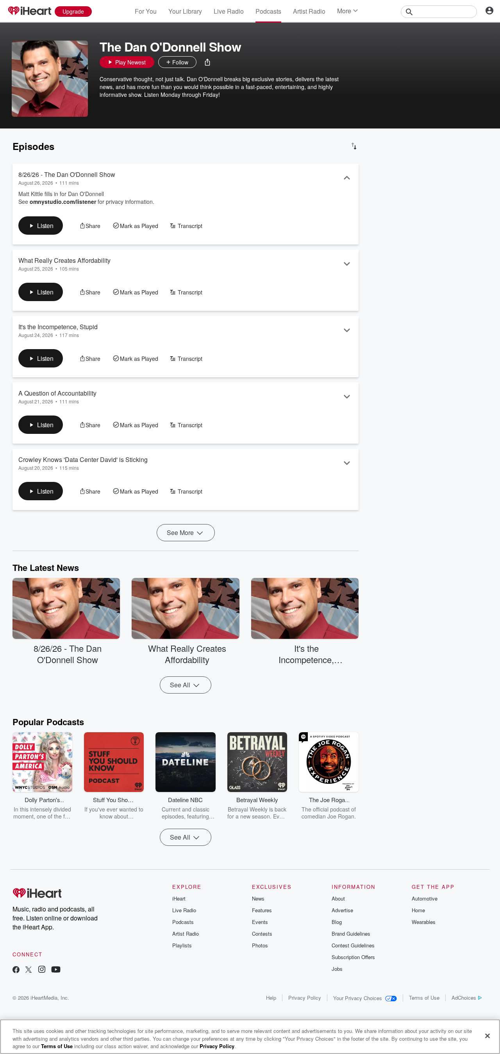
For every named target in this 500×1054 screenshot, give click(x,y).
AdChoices (464, 997)
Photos (260, 945)
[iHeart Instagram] (41, 970)
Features (262, 910)
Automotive (425, 898)
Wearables (424, 922)
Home (418, 910)
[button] (207, 62)
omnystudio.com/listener (63, 201)
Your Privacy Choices (357, 998)
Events (260, 922)
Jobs (337, 968)
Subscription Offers (353, 957)
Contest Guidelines (353, 945)
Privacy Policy (304, 997)
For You (146, 11)
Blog (337, 922)
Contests (262, 933)
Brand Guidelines (351, 933)
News (258, 898)
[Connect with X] (28, 970)
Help (271, 997)
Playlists (182, 945)
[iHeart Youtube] (56, 970)
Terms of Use (424, 997)
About (338, 898)
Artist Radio (309, 11)
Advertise (342, 910)
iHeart (179, 898)
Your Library (185, 11)
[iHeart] (29, 11)
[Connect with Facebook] (16, 970)
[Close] (487, 1035)
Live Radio (229, 11)
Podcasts (268, 11)
